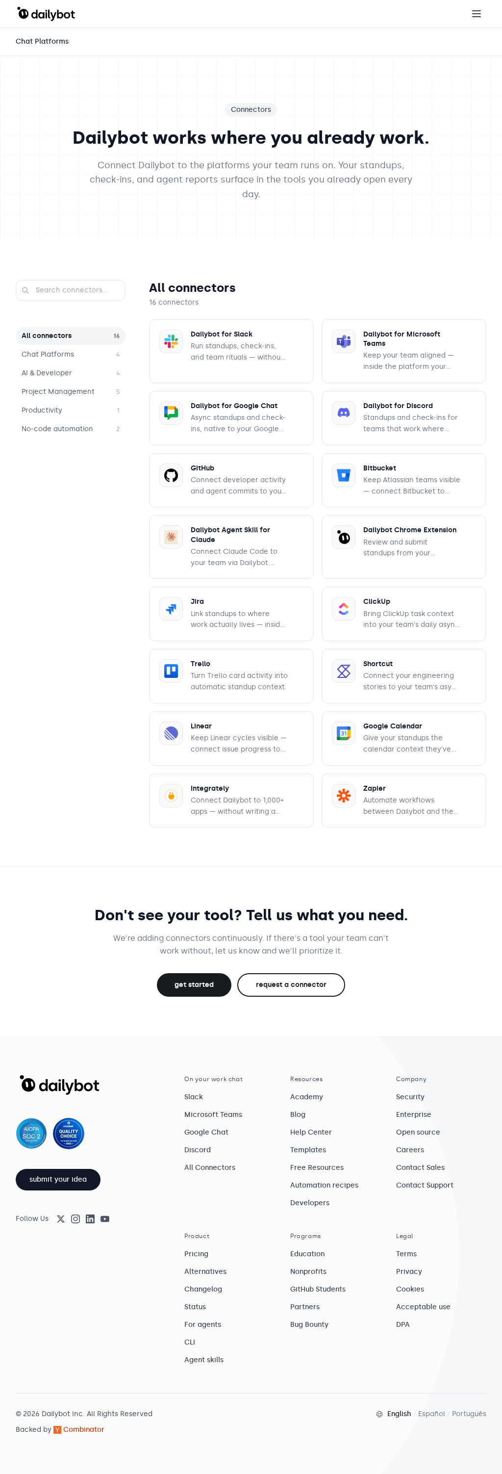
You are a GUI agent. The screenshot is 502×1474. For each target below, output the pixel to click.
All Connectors (209, 1168)
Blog (297, 1115)
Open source (418, 1132)
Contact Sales (420, 1168)
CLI (189, 1342)
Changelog (203, 1289)
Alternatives (205, 1271)
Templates (308, 1150)
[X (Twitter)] (60, 1219)
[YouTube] (104, 1219)
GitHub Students (318, 1289)
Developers (309, 1203)
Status (195, 1307)
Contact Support (424, 1185)
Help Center (311, 1132)
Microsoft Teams (213, 1115)
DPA (403, 1324)
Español (431, 1414)
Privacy (409, 1271)
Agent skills (204, 1360)
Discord (197, 1150)
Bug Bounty (309, 1324)
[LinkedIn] (90, 1219)
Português (469, 1414)
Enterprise (413, 1115)
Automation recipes (324, 1185)
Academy (306, 1097)
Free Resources (317, 1168)
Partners (305, 1307)
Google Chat (206, 1132)
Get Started (194, 985)
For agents (202, 1324)
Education (307, 1254)
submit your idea (58, 1179)
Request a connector (291, 985)
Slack (193, 1097)
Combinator (83, 1429)
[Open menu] (476, 14)
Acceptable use (423, 1307)
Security (410, 1097)
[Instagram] (75, 1219)
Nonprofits (308, 1271)
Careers (410, 1150)
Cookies (410, 1289)
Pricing (196, 1254)
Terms (406, 1254)
